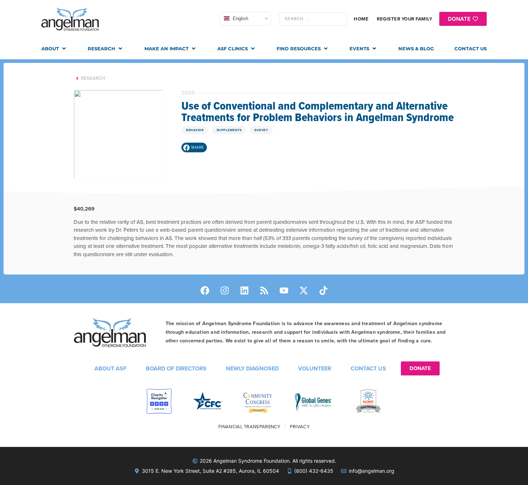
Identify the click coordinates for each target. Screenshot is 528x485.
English (239, 18)
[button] (54, 49)
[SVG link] (70, 19)
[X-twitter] (303, 291)
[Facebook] (205, 291)
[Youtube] (284, 291)
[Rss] (264, 291)
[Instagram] (224, 291)
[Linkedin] (244, 291)
